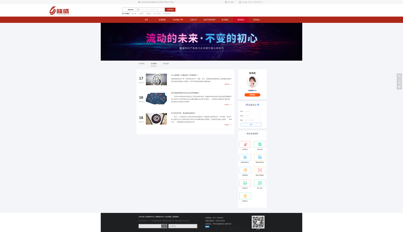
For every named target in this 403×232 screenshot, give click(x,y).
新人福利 (231, 2)
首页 (146, 20)
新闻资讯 (240, 20)
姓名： (242, 111)
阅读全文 (228, 84)
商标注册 (133, 13)
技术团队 (225, 20)
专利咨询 (141, 13)
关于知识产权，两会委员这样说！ (183, 113)
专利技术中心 (150, 217)
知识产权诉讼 (157, 13)
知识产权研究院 (209, 20)
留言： (242, 120)
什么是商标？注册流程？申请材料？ (184, 75)
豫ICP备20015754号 (182, 221)
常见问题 (166, 63)
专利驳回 (148, 13)
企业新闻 (154, 63)
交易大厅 (193, 20)
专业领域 (176, 20)
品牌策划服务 (167, 13)
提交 (251, 124)
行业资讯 (141, 63)
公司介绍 (141, 217)
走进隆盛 (162, 20)
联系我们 (256, 20)
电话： (242, 116)
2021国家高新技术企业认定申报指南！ (185, 93)
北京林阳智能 (399, 76)
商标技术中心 (160, 217)
